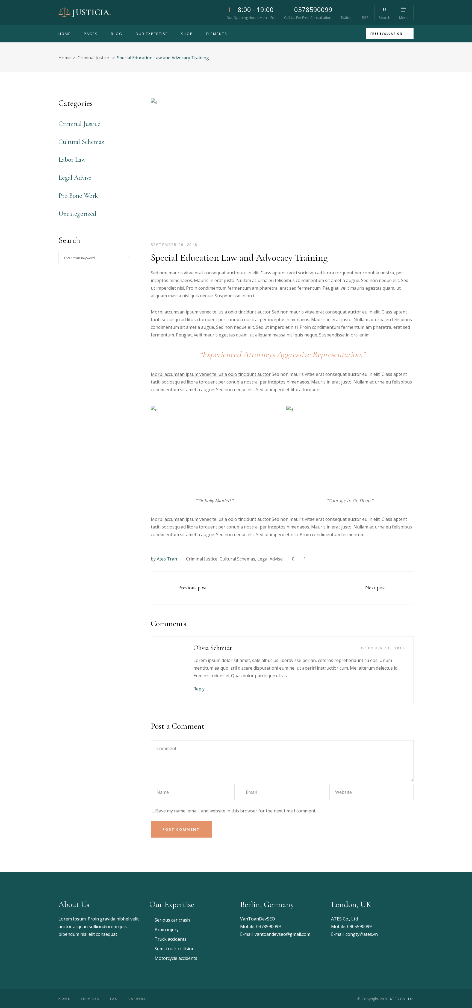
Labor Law (72, 160)
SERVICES (90, 999)
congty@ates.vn (362, 934)
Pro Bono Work (78, 196)
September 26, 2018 (174, 244)
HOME (64, 999)
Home (64, 58)
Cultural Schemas (237, 559)
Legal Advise (270, 559)
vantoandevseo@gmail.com (282, 934)
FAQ (114, 999)
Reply (199, 689)
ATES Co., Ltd (344, 919)
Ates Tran (167, 559)
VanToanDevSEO (257, 919)
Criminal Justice (93, 58)
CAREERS (137, 999)
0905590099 (359, 926)
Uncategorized (77, 214)
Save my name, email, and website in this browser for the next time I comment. (236, 811)
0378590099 (268, 926)
